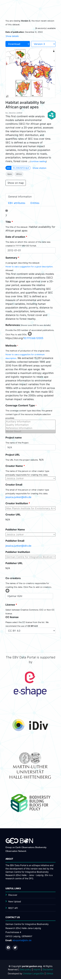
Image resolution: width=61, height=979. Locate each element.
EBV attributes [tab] (16, 202)
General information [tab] (20, 196)
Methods (11, 345)
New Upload (14, 901)
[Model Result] (30, 431)
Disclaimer (48, 969)
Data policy (25, 969)
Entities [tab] (34, 202)
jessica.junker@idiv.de (18, 497)
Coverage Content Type (20, 405)
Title (9, 221)
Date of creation (16, 236)
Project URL (12, 454)
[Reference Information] (30, 428)
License (11, 604)
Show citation (39, 168)
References (28, 325)
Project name (13, 437)
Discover (12, 895)
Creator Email (13, 484)
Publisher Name (15, 529)
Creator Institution (17, 503)
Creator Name (15, 465)
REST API (13, 908)
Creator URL (13, 514)
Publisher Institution (17, 551)
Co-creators (13, 578)
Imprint (37, 969)
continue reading (38, 161)
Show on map (16, 182)
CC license (12, 617)
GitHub (49, 973)
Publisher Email (14, 540)
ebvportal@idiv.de (22, 940)
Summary (12, 257)
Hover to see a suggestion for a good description (29, 266)
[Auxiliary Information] (30, 421)
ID (6, 210)
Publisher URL (14, 563)
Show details (12, 36)
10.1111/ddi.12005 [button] (33, 338)
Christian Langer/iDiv (33, 973)
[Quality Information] (30, 424)
